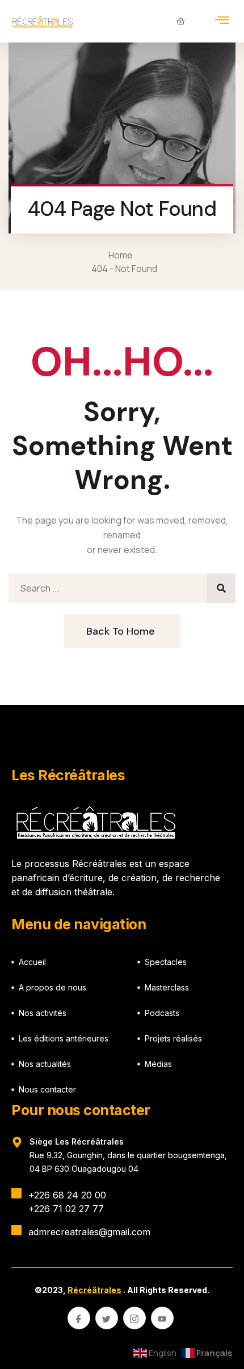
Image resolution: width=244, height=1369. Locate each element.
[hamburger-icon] (222, 21)
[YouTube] (162, 1318)
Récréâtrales (94, 1290)
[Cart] (180, 21)
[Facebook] (79, 1318)
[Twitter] (106, 1318)
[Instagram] (134, 1318)
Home (122, 255)
